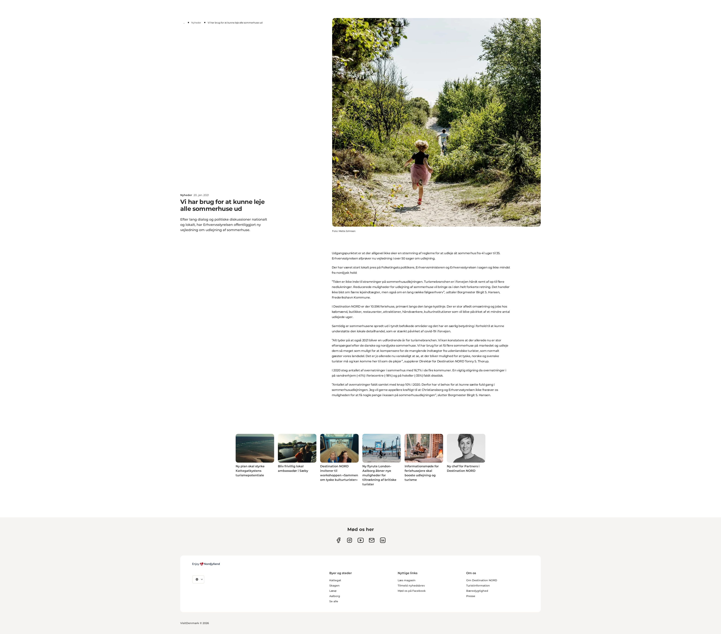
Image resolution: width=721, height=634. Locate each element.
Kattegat (335, 580)
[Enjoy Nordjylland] (206, 564)
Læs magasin (407, 580)
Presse (470, 596)
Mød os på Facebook (412, 591)
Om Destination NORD (481, 580)
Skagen (334, 585)
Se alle (333, 601)
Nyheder (196, 22)
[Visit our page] (349, 540)
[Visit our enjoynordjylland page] (338, 540)
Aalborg (334, 596)
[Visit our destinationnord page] (382, 540)
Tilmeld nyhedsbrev (411, 585)
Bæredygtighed (477, 591)
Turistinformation (478, 585)
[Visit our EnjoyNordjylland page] (360, 540)
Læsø (332, 591)
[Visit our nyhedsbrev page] (371, 540)
